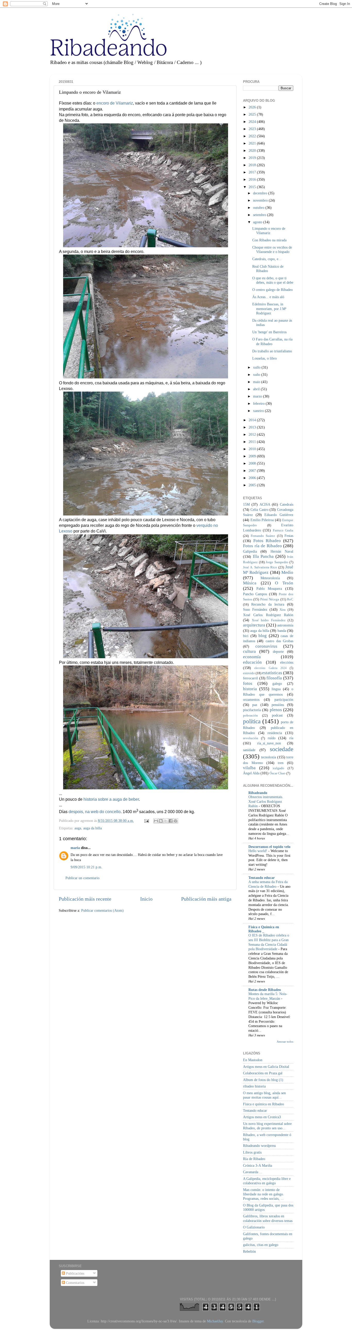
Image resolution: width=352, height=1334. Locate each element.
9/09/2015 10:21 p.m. (86, 867)
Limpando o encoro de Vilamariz (268, 230)
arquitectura (254, 625)
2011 (253, 442)
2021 (253, 143)
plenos (276, 709)
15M (246, 504)
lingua (276, 689)
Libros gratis (252, 1152)
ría (291, 738)
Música (249, 583)
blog (262, 635)
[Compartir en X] (165, 820)
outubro (259, 207)
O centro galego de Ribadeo (272, 290)
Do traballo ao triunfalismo (272, 351)
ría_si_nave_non (269, 743)
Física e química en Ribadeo (263, 1104)
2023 (253, 129)
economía (252, 656)
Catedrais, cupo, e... (266, 259)
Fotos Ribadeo (267, 540)
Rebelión (249, 1251)
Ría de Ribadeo (254, 1159)
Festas (288, 536)
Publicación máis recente (85, 899)
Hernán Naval (282, 551)
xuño (257, 374)
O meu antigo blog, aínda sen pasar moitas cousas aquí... (264, 1095)
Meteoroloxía (270, 578)
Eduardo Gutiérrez (278, 515)
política (252, 721)
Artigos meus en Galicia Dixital (266, 1067)
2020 (253, 150)
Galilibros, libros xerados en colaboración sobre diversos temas (267, 1218)
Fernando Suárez (263, 536)
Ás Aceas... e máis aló (268, 297)
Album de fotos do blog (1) (263, 1080)
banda (282, 631)
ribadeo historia (254, 1086)
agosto (258, 222)
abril (257, 389)
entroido (249, 673)
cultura (249, 651)
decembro (260, 193)
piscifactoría (252, 710)
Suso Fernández (255, 609)
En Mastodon (252, 1060)
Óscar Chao (278, 773)
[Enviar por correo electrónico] (155, 820)
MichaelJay (215, 1321)
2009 (253, 456)
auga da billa (92, 828)
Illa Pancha (263, 556)
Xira (283, 610)
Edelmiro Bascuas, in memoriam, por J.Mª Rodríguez (269, 308)
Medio (287, 572)
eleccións (286, 662)
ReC (290, 599)
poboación (250, 715)
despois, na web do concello (95, 811)
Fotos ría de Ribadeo (262, 545)
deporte (278, 651)
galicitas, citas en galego (260, 1245)
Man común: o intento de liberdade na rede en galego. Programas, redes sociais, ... (263, 1194)
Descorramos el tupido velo (269, 847)
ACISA (264, 504)
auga (77, 828)
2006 (253, 478)
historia (250, 688)
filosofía (274, 678)
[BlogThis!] (160, 820)
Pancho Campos (255, 594)
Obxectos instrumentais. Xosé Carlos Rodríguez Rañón (265, 801)
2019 (253, 158)
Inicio (146, 899)
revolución (250, 738)
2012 (253, 434)
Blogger (258, 1321)
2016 (253, 179)
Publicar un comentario (82, 878)
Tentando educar (261, 878)
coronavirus (266, 646)
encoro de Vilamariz (114, 103)
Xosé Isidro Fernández (269, 620)
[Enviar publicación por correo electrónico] (146, 821)
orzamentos (251, 699)
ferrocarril (250, 678)
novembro (261, 200)
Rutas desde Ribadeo (264, 990)
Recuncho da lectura (267, 604)
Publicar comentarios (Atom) (102, 910)
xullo (257, 367)
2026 (253, 107)
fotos (247, 683)
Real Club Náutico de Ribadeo (267, 268)
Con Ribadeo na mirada (269, 240)
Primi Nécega (269, 599)
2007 (253, 471)
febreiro (259, 403)
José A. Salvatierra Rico (260, 567)
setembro (260, 215)
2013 (253, 427)
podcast (277, 715)
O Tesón (284, 583)
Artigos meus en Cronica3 (262, 1117)
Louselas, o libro (264, 358)
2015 (253, 187)
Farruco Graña (283, 530)
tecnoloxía (268, 757)
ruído (271, 738)
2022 (253, 136)
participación (283, 699)
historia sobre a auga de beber (111, 799)
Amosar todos (285, 1041)
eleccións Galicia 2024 (270, 668)
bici (245, 636)
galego (277, 683)
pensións (278, 705)
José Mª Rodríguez (268, 570)
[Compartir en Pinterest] (175, 820)
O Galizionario (254, 1227)
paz (254, 705)
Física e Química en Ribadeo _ (263, 929)
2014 (253, 420)
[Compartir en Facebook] (170, 820)
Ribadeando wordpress (259, 1146)
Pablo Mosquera (269, 588)
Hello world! (258, 851)
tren (280, 763)
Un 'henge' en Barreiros (269, 332)
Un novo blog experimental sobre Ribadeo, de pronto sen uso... (267, 1126)
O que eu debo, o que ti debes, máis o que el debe (272, 280)
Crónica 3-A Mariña (257, 1165)
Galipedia (250, 551)
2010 (253, 449)
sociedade (281, 749)
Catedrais (286, 504)
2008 (253, 463)
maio (257, 382)
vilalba (249, 767)
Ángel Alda (251, 773)
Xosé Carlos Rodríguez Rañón (268, 615)
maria (75, 848)
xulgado (278, 768)
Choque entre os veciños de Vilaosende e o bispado (272, 249)
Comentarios (74, 1283)
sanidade (249, 750)
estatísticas (272, 672)
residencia (274, 733)
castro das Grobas (280, 641)
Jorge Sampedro (277, 562)
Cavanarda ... (252, 1172)
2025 (253, 114)
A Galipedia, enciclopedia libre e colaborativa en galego (267, 1181)
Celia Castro (259, 509)
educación (252, 662)
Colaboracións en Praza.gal (262, 1073)
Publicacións (74, 1273)
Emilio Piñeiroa (262, 520)
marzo (258, 396)
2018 (253, 165)
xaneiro (259, 411)
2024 (253, 122)
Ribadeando (257, 793)
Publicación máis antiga (206, 899)
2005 (253, 485)
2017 (253, 172)
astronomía (285, 625)
